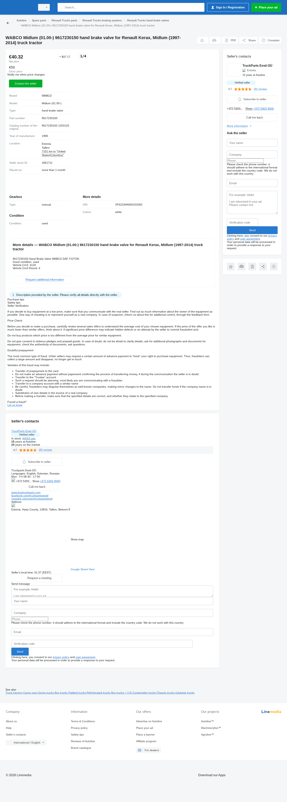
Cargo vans (30, 692)
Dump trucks (46, 692)
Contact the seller (26, 83)
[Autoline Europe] (19, 7)
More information (237, 126)
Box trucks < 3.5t (122, 692)
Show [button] (36, 481)
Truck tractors (14, 692)
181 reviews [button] (45, 449)
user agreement (85, 657)
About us (11, 721)
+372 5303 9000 (50, 481)
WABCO (47, 95)
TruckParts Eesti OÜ (23, 431)
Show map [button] (77, 539)
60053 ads (29, 438)
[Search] (61, 7)
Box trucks (61, 692)
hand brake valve (52, 110)
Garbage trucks (184, 692)
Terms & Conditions (83, 721)
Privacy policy (79, 727)
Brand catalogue (81, 747)
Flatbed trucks (77, 692)
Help (9, 727)
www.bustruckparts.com (26, 492)
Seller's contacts (16, 734)
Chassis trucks (166, 692)
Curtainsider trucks (145, 692)
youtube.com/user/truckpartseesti (32, 498)
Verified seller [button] (26, 434)
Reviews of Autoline (83, 741)
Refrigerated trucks (99, 692)
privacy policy (61, 657)
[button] (202, 40)
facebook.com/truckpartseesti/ (29, 495)
